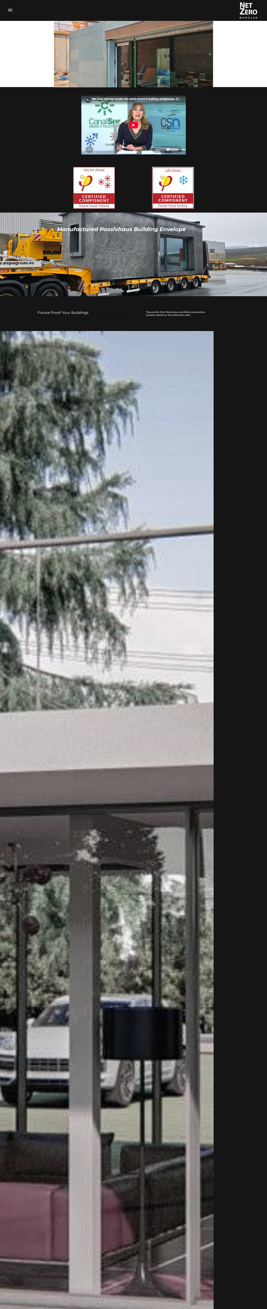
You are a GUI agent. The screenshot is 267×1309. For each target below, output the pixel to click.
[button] (57, 54)
